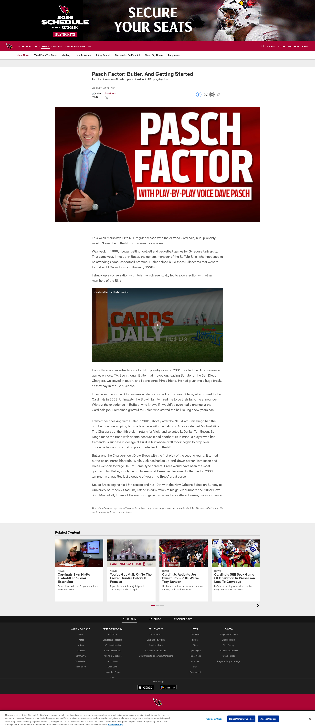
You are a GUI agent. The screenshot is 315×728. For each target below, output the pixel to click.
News (80, 634)
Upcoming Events (112, 672)
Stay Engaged (156, 629)
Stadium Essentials (112, 650)
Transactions (195, 656)
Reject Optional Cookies (241, 718)
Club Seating (228, 645)
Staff (195, 666)
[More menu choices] (89, 46)
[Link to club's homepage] (9, 46)
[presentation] (258, 606)
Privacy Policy (115, 724)
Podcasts (81, 650)
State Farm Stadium (112, 629)
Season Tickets (228, 640)
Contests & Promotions (155, 650)
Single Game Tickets (229, 634)
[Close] (309, 718)
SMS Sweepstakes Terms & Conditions (156, 656)
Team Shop (81, 666)
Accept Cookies (268, 718)
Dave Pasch (110, 93)
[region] (157, 719)
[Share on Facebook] (198, 96)
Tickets (229, 629)
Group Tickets (228, 656)
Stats (195, 645)
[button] (157, 325)
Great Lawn (112, 666)
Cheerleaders (80, 661)
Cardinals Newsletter (156, 640)
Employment (195, 672)
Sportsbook (112, 661)
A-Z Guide (112, 634)
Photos (81, 640)
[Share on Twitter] (205, 96)
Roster (195, 640)
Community (80, 656)
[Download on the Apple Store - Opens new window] (145, 687)
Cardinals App (156, 634)
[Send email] (212, 96)
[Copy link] (218, 94)
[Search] (263, 46)
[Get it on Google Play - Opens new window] (168, 689)
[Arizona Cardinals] (157, 702)
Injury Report (195, 650)
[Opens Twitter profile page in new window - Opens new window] (107, 98)
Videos (81, 645)
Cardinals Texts (156, 645)
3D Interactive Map (113, 645)
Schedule (195, 634)
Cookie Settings (214, 718)
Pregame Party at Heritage (228, 661)
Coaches (195, 661)
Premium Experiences (228, 650)
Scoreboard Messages (112, 640)
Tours (112, 677)
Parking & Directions (113, 656)
